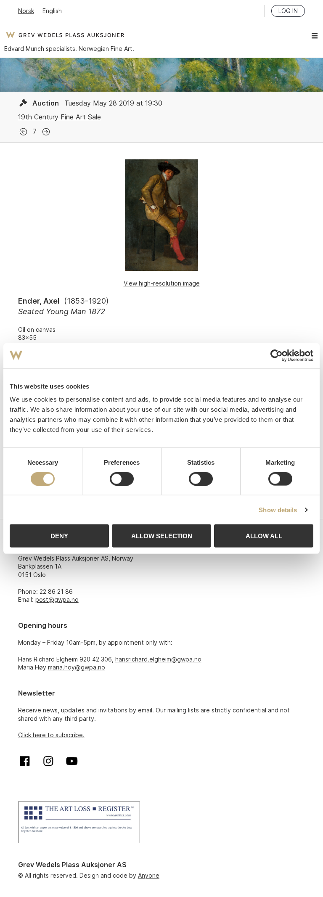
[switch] (122, 478)
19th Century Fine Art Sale (59, 117)
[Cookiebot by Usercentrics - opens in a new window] (276, 355)
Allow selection (161, 536)
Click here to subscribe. (51, 734)
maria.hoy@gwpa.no (76, 667)
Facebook (25, 761)
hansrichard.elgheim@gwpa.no (158, 659)
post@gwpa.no (57, 599)
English (52, 10)
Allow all (264, 536)
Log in (288, 10)
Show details (278, 509)
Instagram (48, 761)
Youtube (72, 761)
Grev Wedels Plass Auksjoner (65, 34)
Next (46, 132)
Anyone (148, 875)
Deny (59, 536)
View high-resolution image (162, 283)
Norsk (26, 10)
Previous (23, 132)
